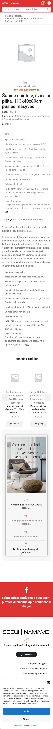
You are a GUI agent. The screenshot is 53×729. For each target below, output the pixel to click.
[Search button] (48, 9)
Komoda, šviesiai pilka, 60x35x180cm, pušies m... (15, 409)
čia (6, 211)
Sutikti (26, 711)
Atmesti (26, 719)
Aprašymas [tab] (10, 219)
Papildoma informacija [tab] (31, 219)
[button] (48, 682)
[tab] (10, 220)
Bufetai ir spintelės (14, 21)
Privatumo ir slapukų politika (25, 725)
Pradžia (9, 16)
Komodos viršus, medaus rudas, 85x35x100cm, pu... (38, 409)
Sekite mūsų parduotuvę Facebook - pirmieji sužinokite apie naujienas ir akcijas (26, 602)
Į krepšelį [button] (14, 423)
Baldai (17, 16)
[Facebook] (26, 590)
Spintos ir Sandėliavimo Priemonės (23, 18)
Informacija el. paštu (26, 86)
